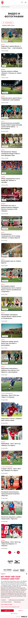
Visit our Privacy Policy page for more (10, 606)
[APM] (10, 562)
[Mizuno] (17, 562)
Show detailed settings (6, 604)
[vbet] (16, 570)
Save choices (14, 613)
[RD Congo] (7, 570)
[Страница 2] (18, 552)
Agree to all (7, 610)
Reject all (21, 610)
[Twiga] (22, 570)
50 (14, 552)
